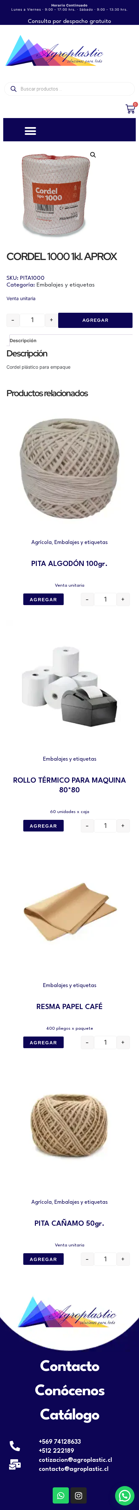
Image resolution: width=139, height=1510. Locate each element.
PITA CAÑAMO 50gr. (69, 1223)
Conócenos (69, 1391)
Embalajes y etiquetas (66, 285)
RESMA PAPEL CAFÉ (70, 1007)
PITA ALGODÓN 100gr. (69, 564)
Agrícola (41, 542)
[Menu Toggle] (30, 131)
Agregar (95, 320)
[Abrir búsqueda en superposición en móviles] (69, 89)
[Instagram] (78, 1495)
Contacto (69, 1367)
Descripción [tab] (23, 340)
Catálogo (69, 1415)
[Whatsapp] (61, 1495)
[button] (93, 155)
